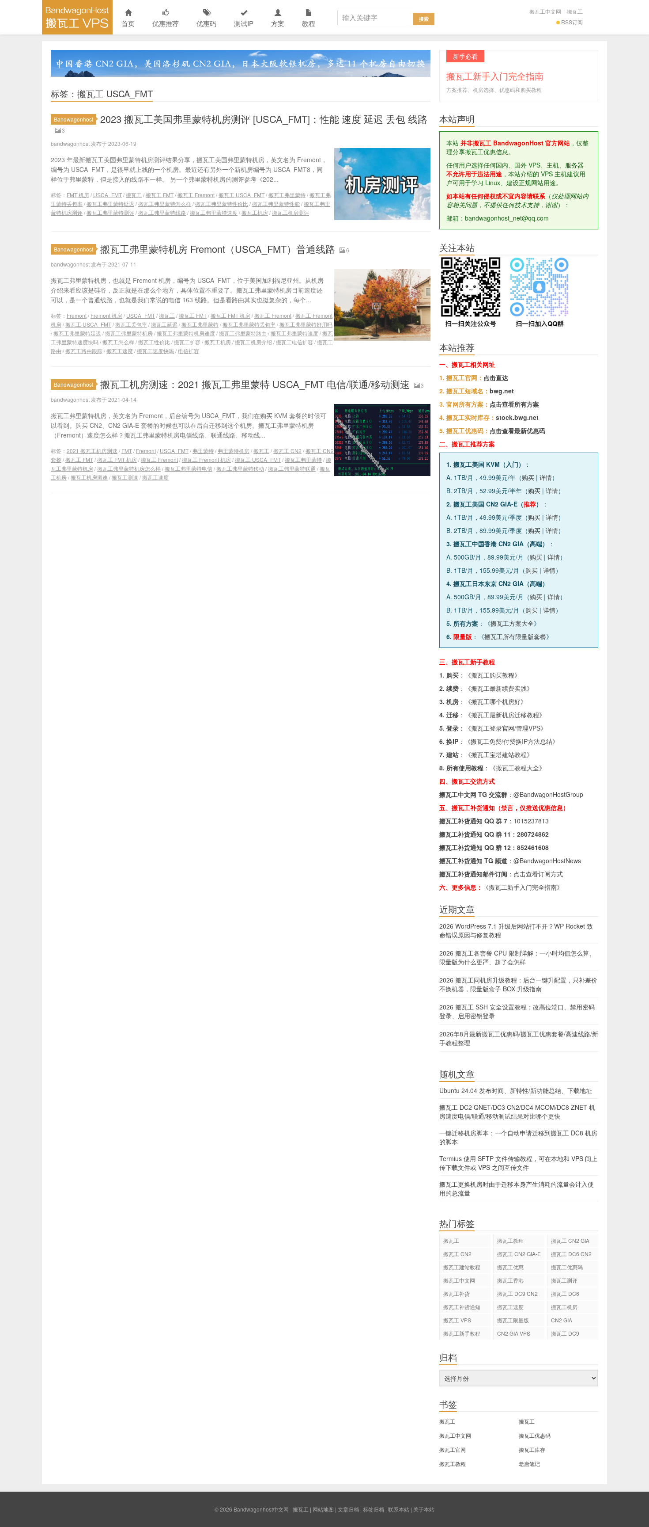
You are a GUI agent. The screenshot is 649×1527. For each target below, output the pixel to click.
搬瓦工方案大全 (512, 623)
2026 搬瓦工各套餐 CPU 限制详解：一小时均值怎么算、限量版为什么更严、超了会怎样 (517, 957)
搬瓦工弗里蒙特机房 (129, 333)
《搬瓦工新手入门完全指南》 (523, 887)
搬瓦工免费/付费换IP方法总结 (511, 741)
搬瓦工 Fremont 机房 (206, 459)
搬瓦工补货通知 (461, 1306)
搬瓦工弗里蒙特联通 (292, 468)
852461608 (533, 847)
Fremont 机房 (106, 315)
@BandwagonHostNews (547, 860)
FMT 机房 (78, 194)
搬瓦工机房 (254, 212)
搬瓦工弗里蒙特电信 (188, 468)
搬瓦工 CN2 (287, 450)
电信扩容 (188, 350)
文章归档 (348, 1509)
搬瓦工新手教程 (461, 1333)
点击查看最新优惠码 (517, 430)
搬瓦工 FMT (160, 194)
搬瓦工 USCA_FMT (241, 194)
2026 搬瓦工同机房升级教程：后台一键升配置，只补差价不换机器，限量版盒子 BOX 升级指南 (518, 984)
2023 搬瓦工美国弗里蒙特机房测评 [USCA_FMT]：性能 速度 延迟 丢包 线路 (263, 119)
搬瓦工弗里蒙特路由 (243, 333)
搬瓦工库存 (532, 1449)
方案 (277, 23)
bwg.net (502, 390)
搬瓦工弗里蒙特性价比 (221, 203)
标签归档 (373, 1509)
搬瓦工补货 (456, 1293)
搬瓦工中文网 (545, 11)
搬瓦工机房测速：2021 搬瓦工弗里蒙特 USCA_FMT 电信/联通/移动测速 (255, 384)
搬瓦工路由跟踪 (83, 350)
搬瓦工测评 (564, 1280)
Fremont (77, 315)
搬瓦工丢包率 (131, 324)
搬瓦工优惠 (510, 1267)
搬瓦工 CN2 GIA (570, 1240)
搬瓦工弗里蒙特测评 (110, 212)
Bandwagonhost (73, 119)
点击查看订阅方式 (538, 873)
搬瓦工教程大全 (517, 767)
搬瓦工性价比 (154, 342)
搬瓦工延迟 (164, 324)
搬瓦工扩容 (187, 342)
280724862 (533, 834)
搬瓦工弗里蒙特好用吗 (305, 324)
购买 (528, 477)
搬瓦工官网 (452, 1449)
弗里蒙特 (203, 450)
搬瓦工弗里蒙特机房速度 (186, 333)
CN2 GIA (561, 1320)
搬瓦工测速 (125, 477)
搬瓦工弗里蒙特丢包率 (249, 324)
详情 (546, 477)
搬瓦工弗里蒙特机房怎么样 (129, 468)
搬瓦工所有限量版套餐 (515, 636)
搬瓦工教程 (510, 1240)
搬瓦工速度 (119, 350)
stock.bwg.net (517, 417)
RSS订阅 (572, 22)
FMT (126, 450)
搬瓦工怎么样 (118, 342)
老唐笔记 (529, 1463)
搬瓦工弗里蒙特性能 (276, 203)
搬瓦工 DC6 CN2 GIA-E (571, 1255)
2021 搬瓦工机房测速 (92, 450)
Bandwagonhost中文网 (77, 17)
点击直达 (495, 377)
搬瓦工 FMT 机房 (230, 315)
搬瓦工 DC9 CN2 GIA (517, 1295)
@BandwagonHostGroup (548, 794)
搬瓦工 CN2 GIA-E (519, 1253)
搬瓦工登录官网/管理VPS (505, 728)
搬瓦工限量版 (513, 1320)
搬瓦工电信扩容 (294, 342)
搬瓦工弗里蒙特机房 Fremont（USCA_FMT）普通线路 (217, 248)
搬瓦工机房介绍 (253, 342)
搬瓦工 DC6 (565, 1293)
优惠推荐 (165, 23)
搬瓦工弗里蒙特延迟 (110, 203)
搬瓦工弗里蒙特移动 (240, 468)
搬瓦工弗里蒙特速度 (214, 212)
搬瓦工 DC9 (565, 1333)
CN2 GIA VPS (513, 1333)
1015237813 (531, 820)
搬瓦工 (575, 11)
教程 (308, 23)
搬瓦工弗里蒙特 (287, 194)
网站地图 (323, 1509)
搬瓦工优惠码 (567, 1267)
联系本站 (398, 1509)
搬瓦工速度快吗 (155, 350)
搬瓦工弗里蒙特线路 (162, 212)
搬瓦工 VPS (457, 1320)
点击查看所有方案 (514, 404)
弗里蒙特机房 (233, 450)
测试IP (243, 23)
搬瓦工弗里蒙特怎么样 (164, 203)
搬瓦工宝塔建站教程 (499, 754)
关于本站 (423, 1509)
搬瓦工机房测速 (89, 477)
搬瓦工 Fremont (196, 194)
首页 (128, 23)
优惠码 (206, 23)
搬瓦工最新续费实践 (499, 688)
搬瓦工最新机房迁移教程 (505, 714)
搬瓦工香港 (510, 1280)
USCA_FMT (107, 194)
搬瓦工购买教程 (492, 674)
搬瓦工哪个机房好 (496, 701)
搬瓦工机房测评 (290, 212)
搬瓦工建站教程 (461, 1267)
